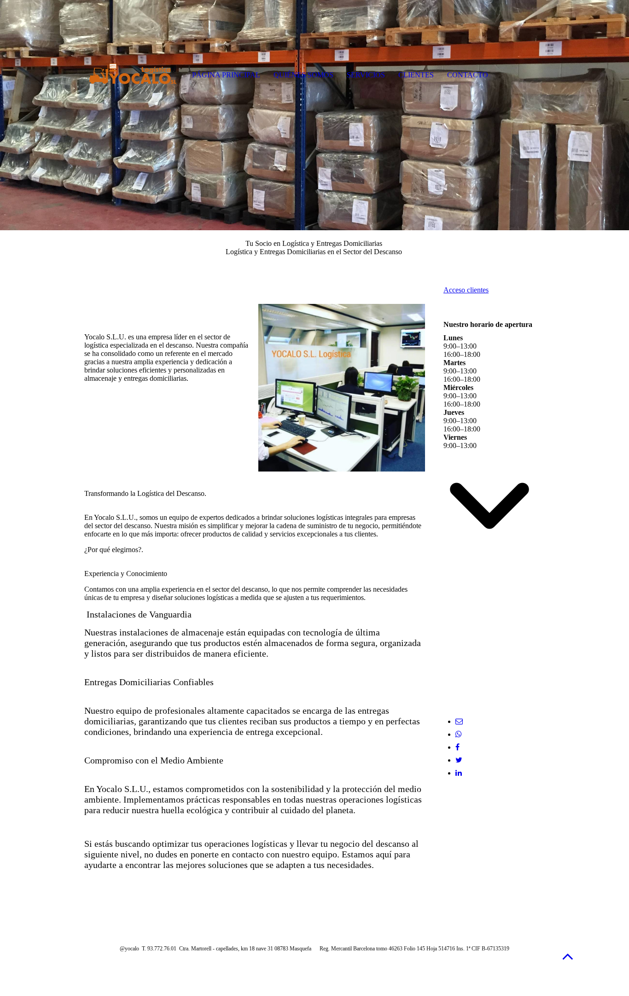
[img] (314, 115)
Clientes (416, 75)
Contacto (467, 75)
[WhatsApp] (458, 734)
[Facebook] (457, 747)
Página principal (226, 75)
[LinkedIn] (458, 773)
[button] (568, 956)
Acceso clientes (466, 290)
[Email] (459, 721)
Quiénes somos (303, 75)
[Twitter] (458, 760)
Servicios (366, 75)
